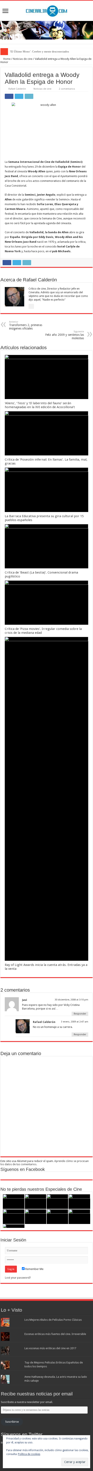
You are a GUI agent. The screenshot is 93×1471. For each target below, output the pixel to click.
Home (7, 58)
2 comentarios (67, 88)
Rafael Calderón (17, 88)
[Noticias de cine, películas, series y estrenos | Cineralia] (46, 10)
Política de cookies (29, 1454)
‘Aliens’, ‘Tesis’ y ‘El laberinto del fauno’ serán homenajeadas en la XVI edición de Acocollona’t (40, 405)
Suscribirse (12, 1421)
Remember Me (34, 1269)
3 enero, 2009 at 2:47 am (74, 1021)
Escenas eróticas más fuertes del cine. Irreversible (55, 1334)
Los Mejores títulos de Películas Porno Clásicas (53, 1319)
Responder (80, 1013)
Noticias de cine (22, 58)
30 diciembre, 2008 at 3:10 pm (71, 999)
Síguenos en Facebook (22, 1169)
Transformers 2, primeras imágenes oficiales (25, 325)
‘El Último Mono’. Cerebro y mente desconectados (39, 51)
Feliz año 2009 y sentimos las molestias (64, 335)
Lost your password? (18, 1277)
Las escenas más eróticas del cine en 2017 (50, 1348)
